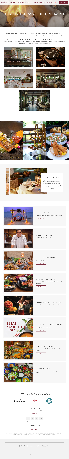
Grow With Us (26, 433)
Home (10, 2)
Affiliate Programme (17, 434)
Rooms (19, 2)
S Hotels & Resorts (10, 433)
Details (19, 62)
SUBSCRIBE (34, 429)
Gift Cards (49, 433)
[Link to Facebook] (28, 418)
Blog (17, 433)
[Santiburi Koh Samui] (4, 2)
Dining (28, 2)
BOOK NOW (63, 2)
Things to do (35, 2)
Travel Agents (59, 433)
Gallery (24, 2)
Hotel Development (27, 434)
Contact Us (53, 434)
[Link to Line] (36, 418)
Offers (14, 2)
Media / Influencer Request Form (38, 433)
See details (41, 218)
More (40, 2)
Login (50, 2)
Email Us (34, 413)
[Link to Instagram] (32, 418)
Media (20, 433)
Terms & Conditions (45, 434)
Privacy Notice (36, 434)
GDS (54, 433)
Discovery (46, 2)
